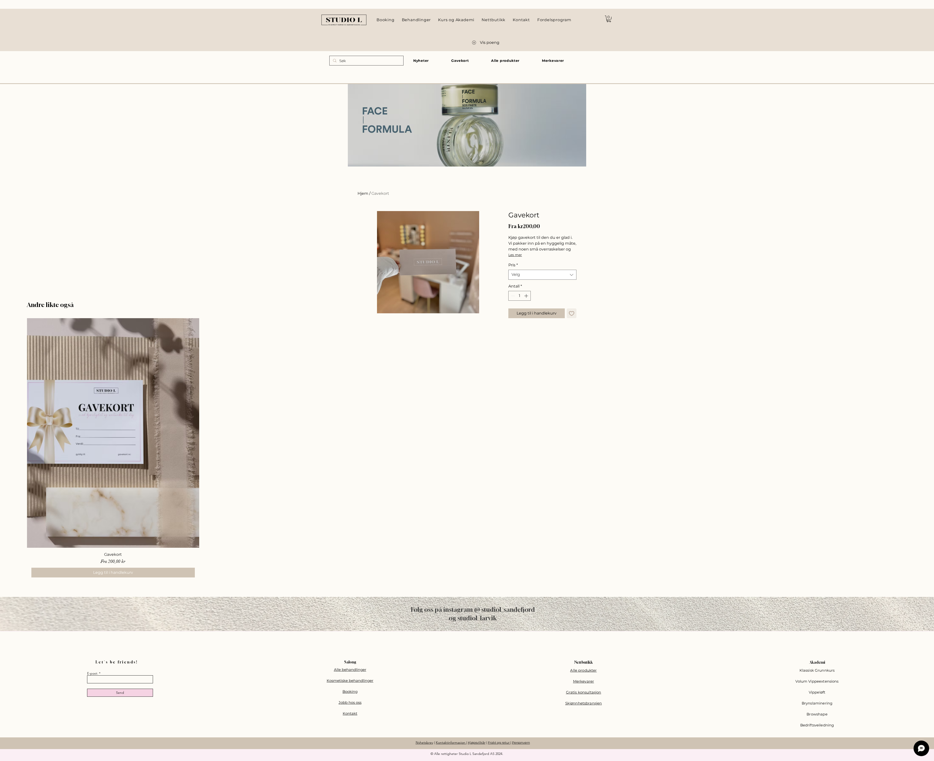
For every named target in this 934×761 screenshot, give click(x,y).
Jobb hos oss (350, 702)
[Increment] (526, 295)
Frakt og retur (499, 742)
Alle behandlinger (350, 669)
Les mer (515, 255)
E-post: (92, 673)
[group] (467, 450)
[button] (609, 19)
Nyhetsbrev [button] (424, 742)
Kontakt (350, 713)
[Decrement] (512, 295)
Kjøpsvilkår (476, 742)
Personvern (521, 742)
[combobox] (542, 274)
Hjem (363, 193)
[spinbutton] (519, 295)
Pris (513, 265)
